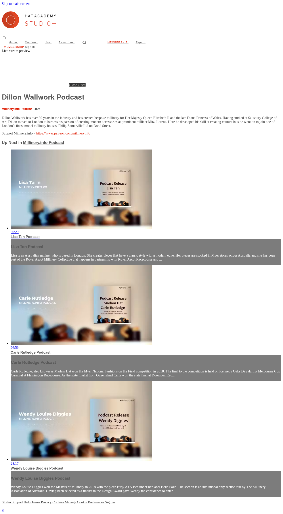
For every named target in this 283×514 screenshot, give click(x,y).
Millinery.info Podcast (17, 109)
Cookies (58, 502)
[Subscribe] (113, 42)
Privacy (46, 502)
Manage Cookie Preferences (85, 502)
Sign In (30, 46)
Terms (36, 502)
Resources (67, 42)
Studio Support (12, 502)
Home (13, 42)
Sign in (140, 42)
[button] (4, 37)
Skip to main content (16, 4)
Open (82, 85)
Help (27, 502)
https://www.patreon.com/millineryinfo (63, 133)
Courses (31, 42)
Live (48, 42)
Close (73, 85)
